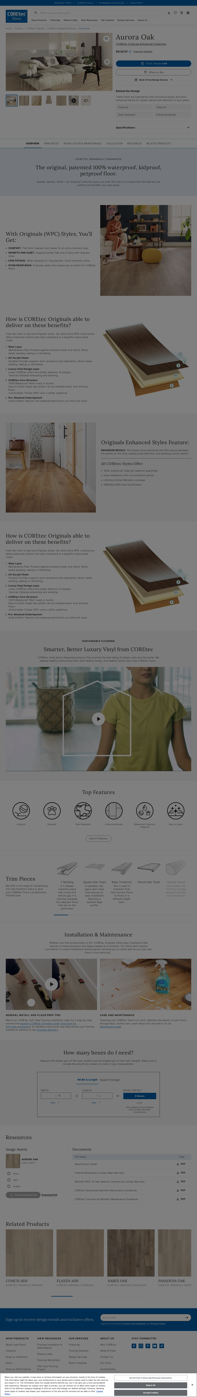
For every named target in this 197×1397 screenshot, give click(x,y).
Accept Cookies (150, 1393)
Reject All (150, 1385)
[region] (98, 1385)
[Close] (192, 1385)
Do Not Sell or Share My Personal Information (151, 1378)
